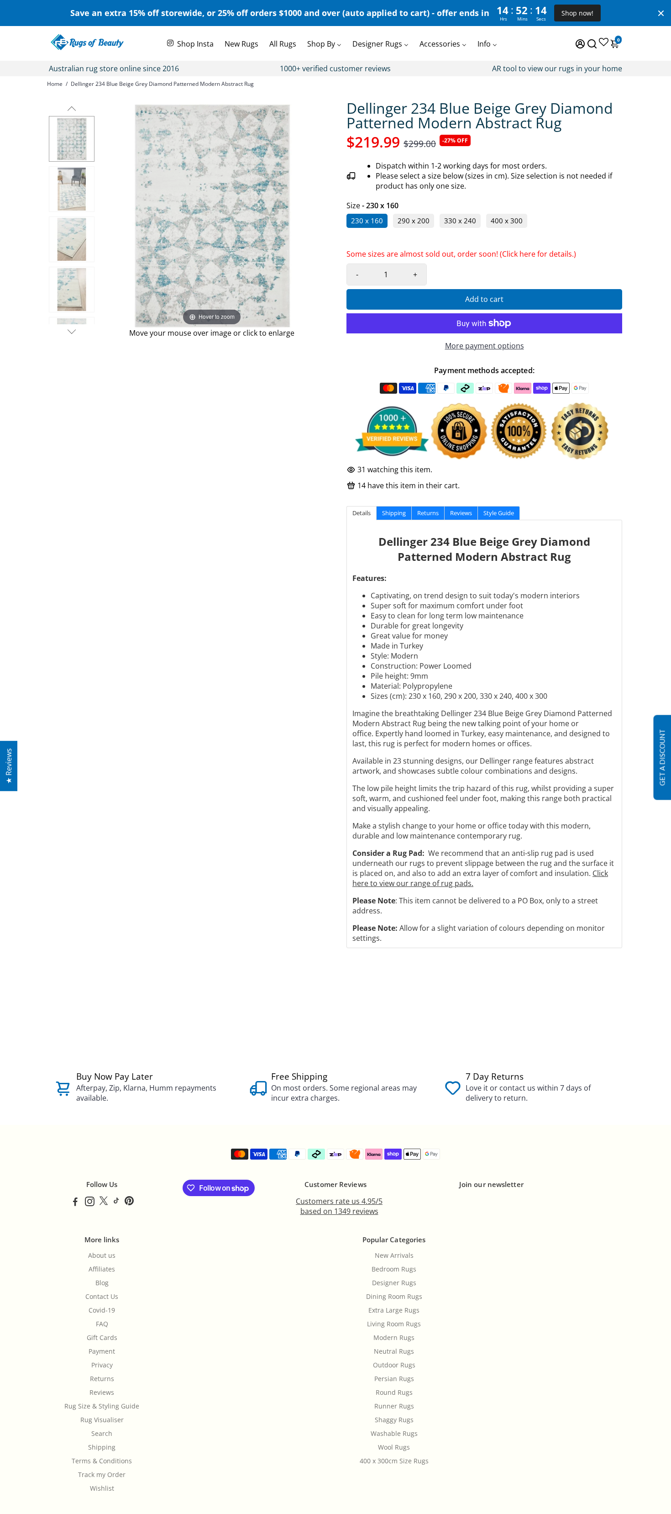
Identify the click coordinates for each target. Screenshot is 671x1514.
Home (55, 84)
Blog (102, 1283)
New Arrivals (394, 1255)
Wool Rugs (394, 1447)
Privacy (102, 1365)
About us (101, 1255)
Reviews (101, 1392)
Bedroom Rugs (394, 1269)
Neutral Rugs (394, 1351)
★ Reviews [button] (9, 766)
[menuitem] (190, 43)
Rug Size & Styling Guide (101, 1406)
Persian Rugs (394, 1379)
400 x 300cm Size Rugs (394, 1461)
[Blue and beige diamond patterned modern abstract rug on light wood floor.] (71, 289)
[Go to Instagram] (89, 1202)
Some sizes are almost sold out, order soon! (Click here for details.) (461, 256)
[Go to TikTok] (116, 1202)
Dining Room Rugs (394, 1296)
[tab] (361, 513)
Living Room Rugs (394, 1324)
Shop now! (577, 13)
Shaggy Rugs (394, 1420)
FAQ (102, 1324)
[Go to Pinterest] (129, 1202)
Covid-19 (102, 1310)
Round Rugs (394, 1392)
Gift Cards (102, 1338)
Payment (102, 1351)
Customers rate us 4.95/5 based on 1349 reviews (339, 1206)
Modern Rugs (393, 1338)
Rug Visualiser (102, 1420)
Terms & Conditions (102, 1461)
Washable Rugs (394, 1434)
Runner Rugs (394, 1406)
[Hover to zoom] (212, 214)
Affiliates (102, 1269)
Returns (102, 1379)
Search (101, 1434)
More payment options (484, 346)
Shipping (101, 1447)
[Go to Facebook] (75, 1202)
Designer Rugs (394, 1283)
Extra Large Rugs (393, 1310)
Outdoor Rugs (394, 1365)
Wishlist (102, 1488)
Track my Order (102, 1475)
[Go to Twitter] (103, 1202)
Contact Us (101, 1296)
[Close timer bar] (660, 13)
